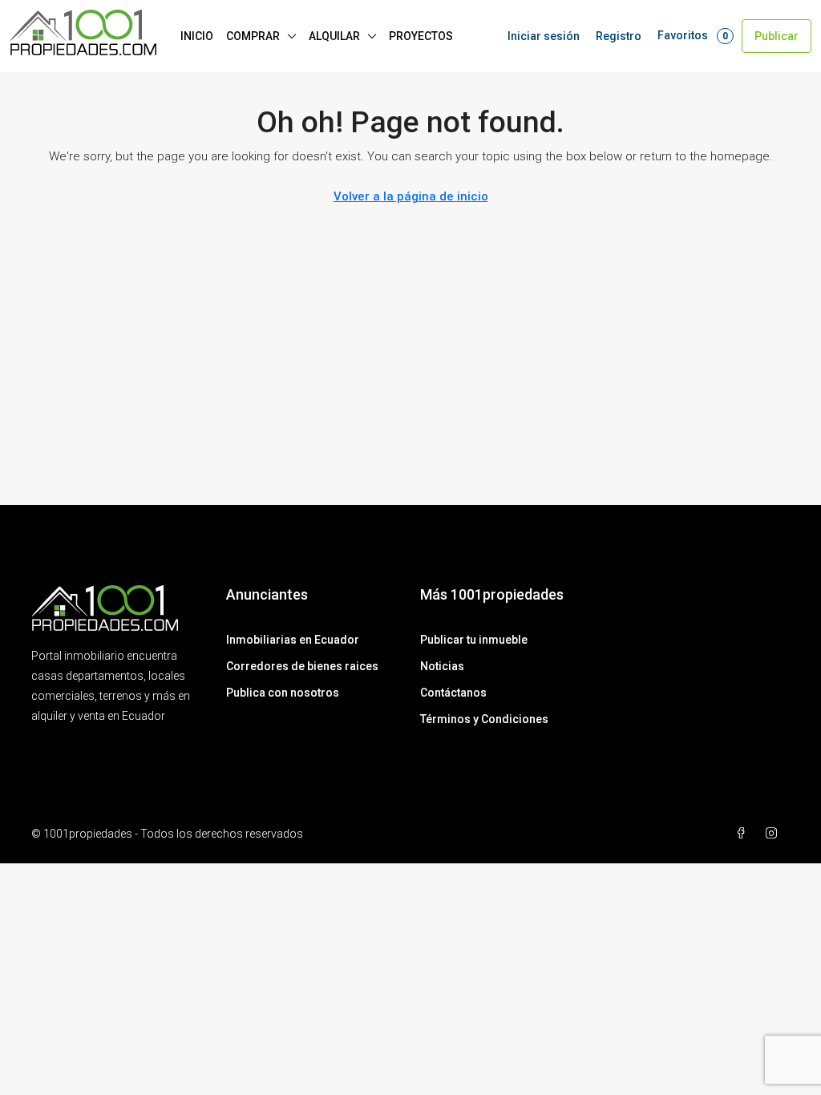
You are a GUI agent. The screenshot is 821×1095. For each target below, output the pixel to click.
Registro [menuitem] (618, 36)
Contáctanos (453, 692)
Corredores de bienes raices (302, 666)
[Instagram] (774, 833)
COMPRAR (253, 36)
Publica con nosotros (282, 692)
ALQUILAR (334, 36)
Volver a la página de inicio (411, 196)
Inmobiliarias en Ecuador (292, 639)
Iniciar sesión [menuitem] (544, 36)
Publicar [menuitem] (776, 36)
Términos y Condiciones (484, 719)
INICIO (196, 36)
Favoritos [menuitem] (692, 35)
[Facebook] (744, 833)
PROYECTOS (421, 36)
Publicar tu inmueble (474, 639)
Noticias (442, 666)
